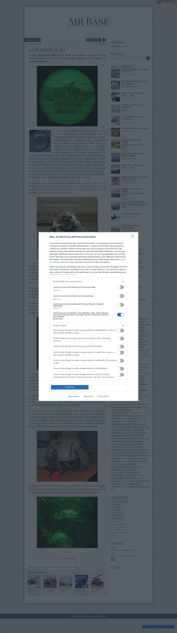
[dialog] (88, 316)
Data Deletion (73, 396)
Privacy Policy (103, 396)
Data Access (88, 396)
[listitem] (88, 281)
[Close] (133, 237)
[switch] (120, 287)
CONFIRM (70, 387)
